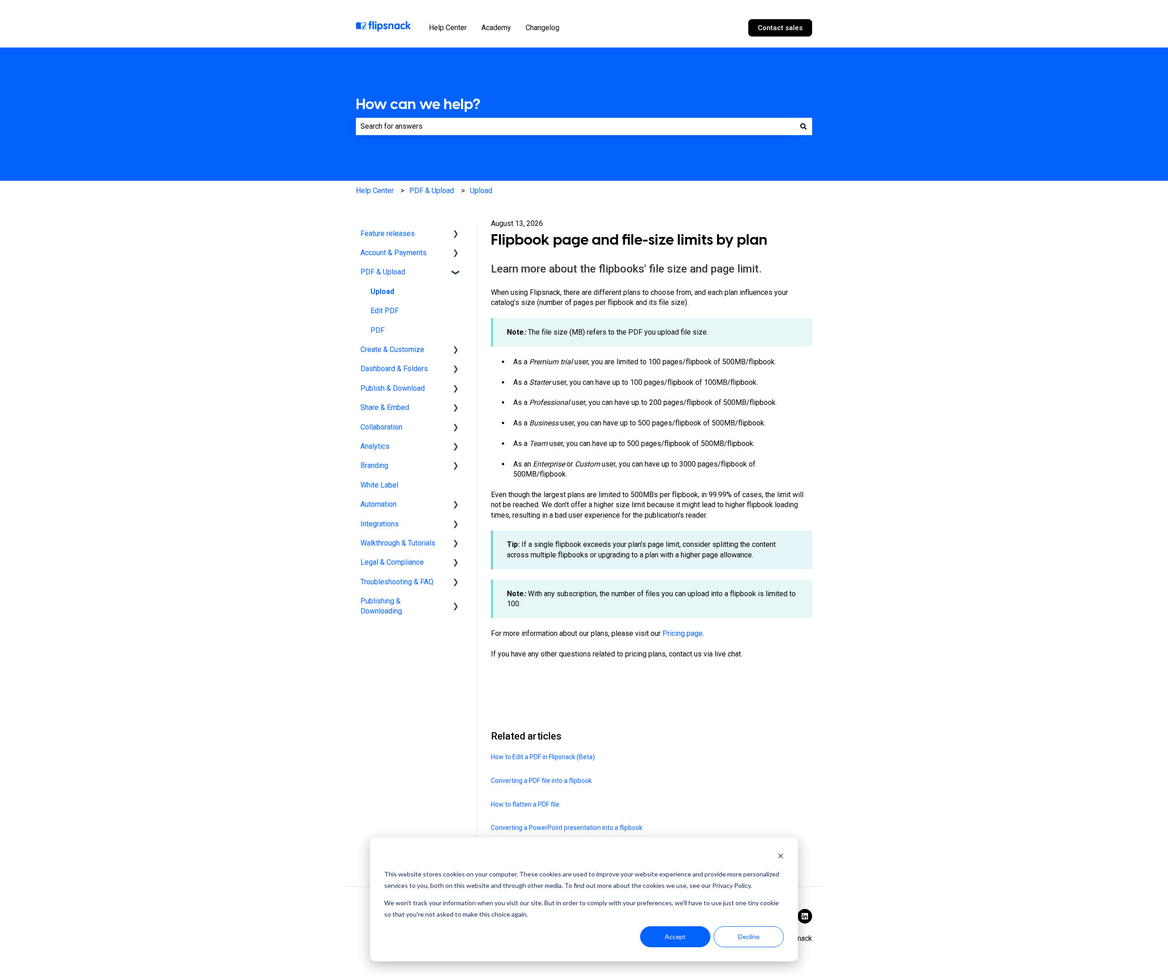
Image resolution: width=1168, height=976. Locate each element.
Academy (496, 27)
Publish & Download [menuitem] (392, 388)
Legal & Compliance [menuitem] (392, 562)
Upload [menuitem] (382, 291)
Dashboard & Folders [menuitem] (394, 368)
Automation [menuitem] (378, 504)
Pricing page (682, 633)
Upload (481, 190)
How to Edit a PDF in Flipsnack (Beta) (543, 757)
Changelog (542, 27)
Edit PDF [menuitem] (384, 310)
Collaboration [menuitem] (381, 427)
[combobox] (575, 126)
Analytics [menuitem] (375, 446)
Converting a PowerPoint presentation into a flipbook (566, 827)
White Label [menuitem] (379, 485)
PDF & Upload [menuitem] (382, 272)
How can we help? (418, 104)
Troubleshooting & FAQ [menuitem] (396, 581)
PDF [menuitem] (377, 330)
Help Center (448, 27)
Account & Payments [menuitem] (393, 252)
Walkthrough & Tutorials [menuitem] (397, 543)
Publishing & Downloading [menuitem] (381, 606)
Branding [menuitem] (374, 465)
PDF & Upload (431, 190)
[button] (455, 234)
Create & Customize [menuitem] (392, 349)
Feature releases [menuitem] (387, 233)
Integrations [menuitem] (379, 523)
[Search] (803, 126)
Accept (675, 936)
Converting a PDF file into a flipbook (541, 780)
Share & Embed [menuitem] (384, 407)
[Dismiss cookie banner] (780, 857)
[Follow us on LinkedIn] (805, 916)
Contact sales (780, 28)
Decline (749, 936)
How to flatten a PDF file (525, 804)
